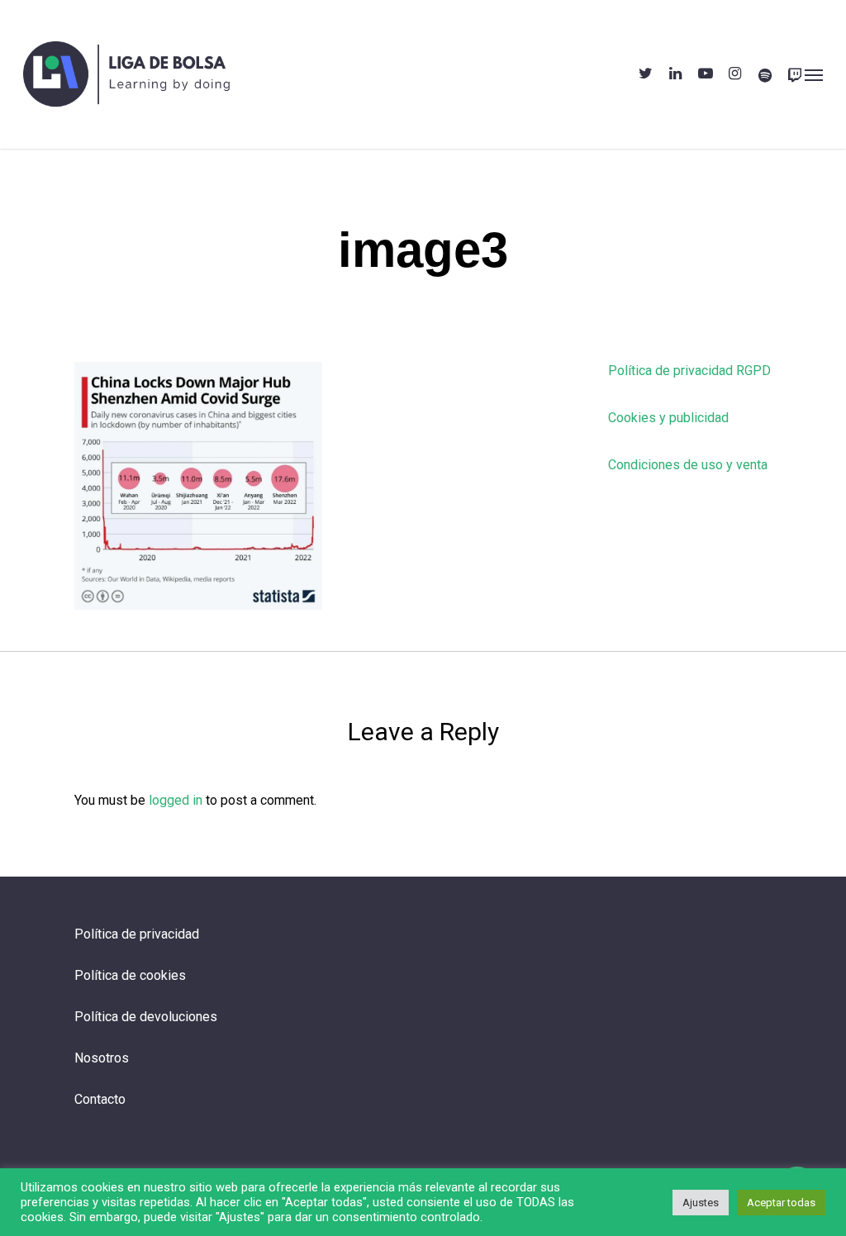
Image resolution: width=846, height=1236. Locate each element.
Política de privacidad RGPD (689, 370)
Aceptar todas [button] (781, 1202)
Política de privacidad (136, 934)
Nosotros (101, 1058)
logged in (175, 800)
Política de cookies (130, 975)
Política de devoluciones (145, 1016)
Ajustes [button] (700, 1202)
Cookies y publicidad (668, 417)
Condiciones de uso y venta (688, 465)
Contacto (100, 1099)
